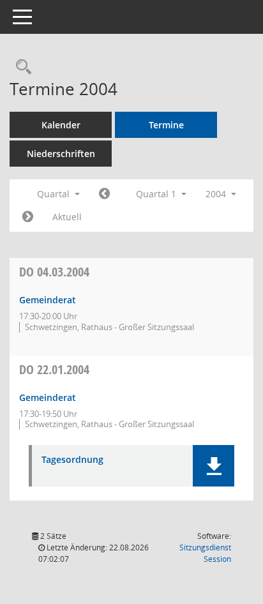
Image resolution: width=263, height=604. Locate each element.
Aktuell (67, 217)
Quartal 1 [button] (157, 194)
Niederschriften (61, 153)
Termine (166, 125)
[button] (213, 466)
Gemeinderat (47, 300)
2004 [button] (217, 194)
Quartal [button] (54, 194)
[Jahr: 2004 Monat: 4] (28, 217)
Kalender (60, 125)
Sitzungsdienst (205, 553)
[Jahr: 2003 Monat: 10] (104, 194)
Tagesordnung (72, 460)
